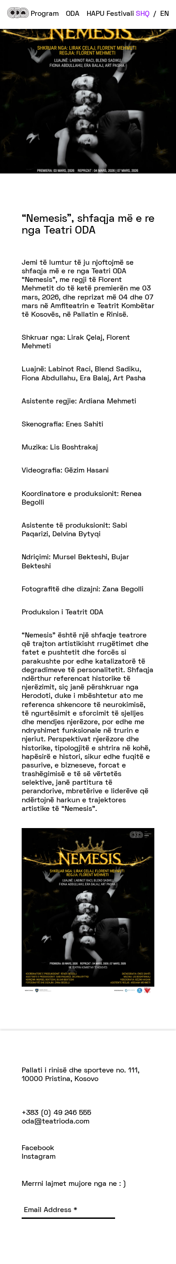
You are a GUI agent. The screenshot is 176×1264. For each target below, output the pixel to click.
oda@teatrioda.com (55, 1122)
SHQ (142, 14)
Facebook (38, 1148)
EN (164, 14)
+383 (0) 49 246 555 (56, 1113)
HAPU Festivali (110, 14)
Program (45, 14)
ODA (72, 14)
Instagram (39, 1157)
